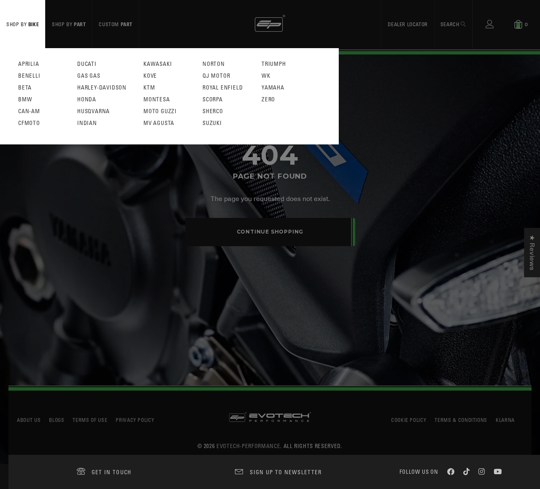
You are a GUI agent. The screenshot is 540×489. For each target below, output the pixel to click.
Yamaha (273, 87)
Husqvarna (93, 111)
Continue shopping (270, 231)
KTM (149, 87)
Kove (150, 76)
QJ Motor (216, 76)
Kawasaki (157, 64)
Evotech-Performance (248, 445)
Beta (25, 87)
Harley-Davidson (102, 87)
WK (266, 76)
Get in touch (112, 471)
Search (450, 24)
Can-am (29, 111)
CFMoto (29, 123)
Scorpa (212, 99)
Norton (213, 64)
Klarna (505, 419)
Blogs (56, 419)
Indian (87, 123)
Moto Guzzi (160, 111)
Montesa (156, 99)
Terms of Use (90, 419)
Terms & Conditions (461, 419)
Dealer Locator (407, 24)
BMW (25, 99)
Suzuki (212, 123)
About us (28, 419)
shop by (22, 24)
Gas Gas (88, 76)
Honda (86, 99)
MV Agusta (158, 123)
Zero (268, 99)
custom (115, 24)
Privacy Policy (135, 419)
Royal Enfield (222, 87)
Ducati (87, 64)
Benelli (29, 76)
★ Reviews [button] (532, 253)
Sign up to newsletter (285, 471)
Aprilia (28, 64)
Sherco (212, 111)
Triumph (274, 64)
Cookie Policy (408, 419)
